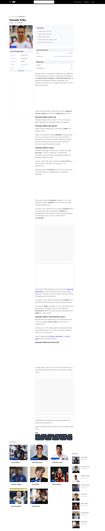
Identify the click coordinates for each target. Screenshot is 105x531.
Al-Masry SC (69, 437)
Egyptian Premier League (61, 435)
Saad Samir (59, 336)
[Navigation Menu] (10, 2)
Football (37, 435)
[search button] (52, 2)
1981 (26, 64)
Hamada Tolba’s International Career (47, 39)
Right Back (44, 435)
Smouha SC (48, 439)
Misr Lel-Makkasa (40, 439)
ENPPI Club (62, 437)
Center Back (50, 435)
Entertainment (77, 2)
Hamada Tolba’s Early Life (44, 31)
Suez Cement (55, 439)
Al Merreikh (63, 439)
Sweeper (70, 439)
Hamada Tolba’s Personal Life (45, 42)
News (92, 2)
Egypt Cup (55, 437)
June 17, (23, 64)
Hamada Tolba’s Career (44, 37)
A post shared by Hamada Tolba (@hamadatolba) (48, 263)
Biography (86, 2)
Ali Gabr (52, 336)
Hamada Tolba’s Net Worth (45, 34)
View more (21, 70)
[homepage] (14, 2)
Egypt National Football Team (44, 437)
